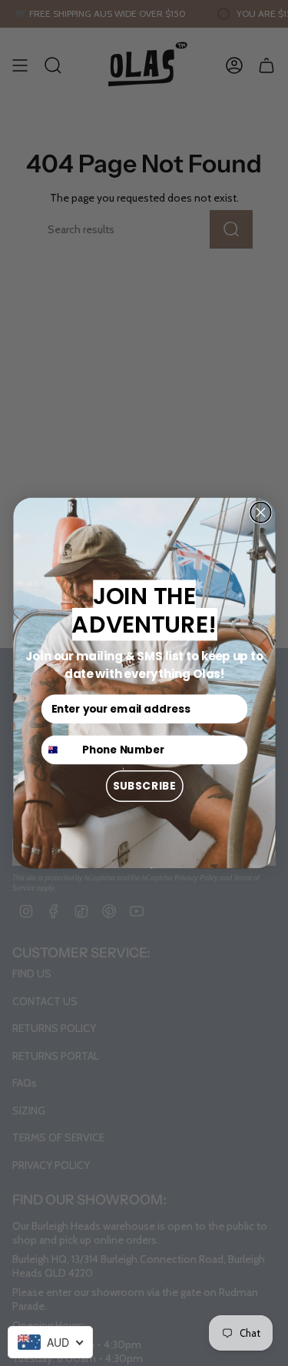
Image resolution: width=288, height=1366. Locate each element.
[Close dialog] (260, 513)
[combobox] (50, 1342)
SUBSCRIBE (144, 785)
